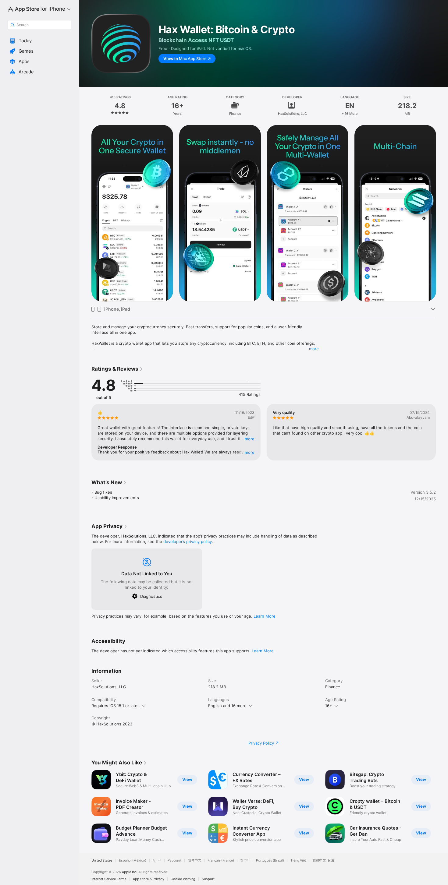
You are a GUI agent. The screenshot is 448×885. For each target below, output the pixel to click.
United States (101, 860)
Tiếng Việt (298, 860)
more (314, 348)
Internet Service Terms (108, 879)
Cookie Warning (183, 879)
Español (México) (132, 860)
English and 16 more (227, 705)
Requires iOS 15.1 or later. (115, 705)
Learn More (265, 616)
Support (208, 879)
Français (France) (221, 860)
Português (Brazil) (270, 860)
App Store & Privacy (148, 879)
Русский (174, 860)
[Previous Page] (85, 213)
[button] (39, 40)
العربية (157, 860)
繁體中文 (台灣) (324, 860)
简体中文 (194, 860)
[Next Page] (442, 213)
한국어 (245, 860)
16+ (328, 705)
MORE (249, 438)
